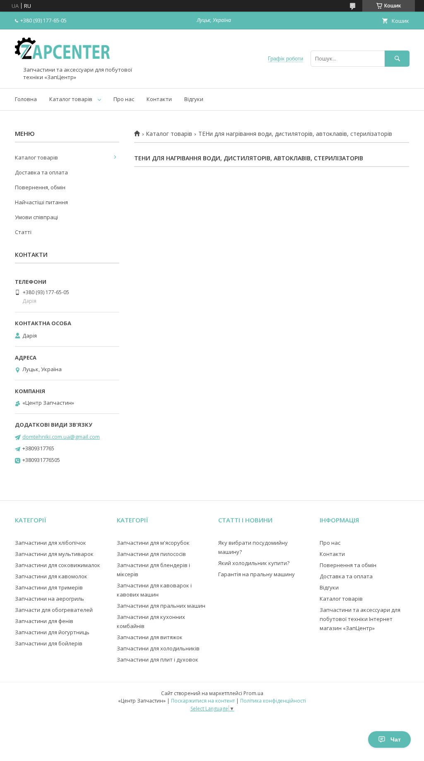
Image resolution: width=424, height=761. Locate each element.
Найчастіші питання (41, 202)
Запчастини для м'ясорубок (153, 542)
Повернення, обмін (40, 187)
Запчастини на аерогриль (49, 598)
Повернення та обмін (348, 565)
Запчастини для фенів (44, 621)
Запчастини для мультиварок (54, 554)
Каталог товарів (70, 99)
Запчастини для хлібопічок (50, 542)
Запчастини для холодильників (158, 648)
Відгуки (193, 99)
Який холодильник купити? (253, 563)
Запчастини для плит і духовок (157, 659)
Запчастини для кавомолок (51, 576)
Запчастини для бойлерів (48, 643)
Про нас (123, 99)
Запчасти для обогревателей (54, 610)
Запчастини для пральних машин (161, 605)
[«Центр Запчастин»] (64, 62)
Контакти (159, 99)
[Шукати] (397, 59)
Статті (23, 232)
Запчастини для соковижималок (57, 565)
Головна (26, 99)
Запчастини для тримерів (49, 587)
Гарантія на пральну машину (256, 574)
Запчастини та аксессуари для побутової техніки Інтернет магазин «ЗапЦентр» (360, 619)
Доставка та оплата (41, 172)
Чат (395, 739)
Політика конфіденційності (273, 700)
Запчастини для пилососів (151, 554)
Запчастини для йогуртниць (52, 632)
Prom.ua (253, 693)
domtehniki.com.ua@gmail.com (61, 436)
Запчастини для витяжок (150, 637)
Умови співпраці (36, 217)
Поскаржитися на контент (203, 700)
